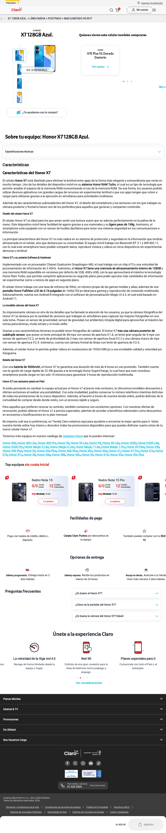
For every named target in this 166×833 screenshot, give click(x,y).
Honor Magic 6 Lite (61, 447)
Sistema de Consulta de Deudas (88, 812)
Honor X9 (87, 454)
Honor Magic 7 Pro (113, 447)
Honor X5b (152, 447)
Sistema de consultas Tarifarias (26, 812)
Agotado (149, 824)
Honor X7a (147, 450)
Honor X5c (116, 454)
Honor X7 (114, 450)
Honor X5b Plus (12, 450)
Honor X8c (73, 454)
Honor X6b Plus (67, 450)
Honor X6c (85, 450)
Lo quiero (48, 501)
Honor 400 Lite (26, 443)
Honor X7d (101, 454)
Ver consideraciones (89, 683)
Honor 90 (95, 443)
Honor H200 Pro (13, 447)
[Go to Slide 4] (19, 97)
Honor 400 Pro (46, 443)
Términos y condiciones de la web (22, 807)
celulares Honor (73, 436)
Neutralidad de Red (57, 812)
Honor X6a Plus (46, 450)
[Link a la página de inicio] (1, 18)
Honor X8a (43, 454)
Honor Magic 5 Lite (36, 447)
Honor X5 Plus (135, 447)
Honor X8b (58, 454)
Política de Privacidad (97, 807)
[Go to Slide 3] (19, 83)
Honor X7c (15, 454)
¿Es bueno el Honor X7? (88, 593)
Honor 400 (9, 443)
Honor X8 (29, 454)
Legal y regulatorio (119, 812)
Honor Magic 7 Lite (87, 447)
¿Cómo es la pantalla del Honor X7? (95, 604)
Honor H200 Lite (148, 443)
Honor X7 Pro (130, 450)
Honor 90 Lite (111, 443)
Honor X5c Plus (134, 454)
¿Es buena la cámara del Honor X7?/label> (99, 616)
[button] (152, 3)
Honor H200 (128, 443)
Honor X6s (100, 450)
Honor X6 (29, 450)
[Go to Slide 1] (19, 55)
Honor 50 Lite (79, 443)
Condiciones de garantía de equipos (63, 807)
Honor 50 (63, 443)
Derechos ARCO (122, 807)
